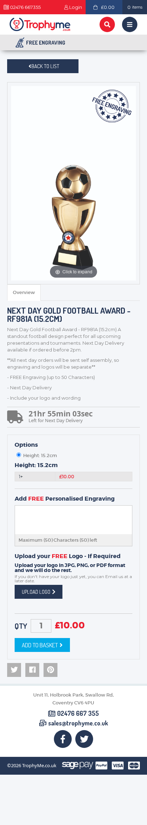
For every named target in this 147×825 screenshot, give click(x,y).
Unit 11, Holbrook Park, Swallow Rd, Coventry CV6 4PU (73, 699)
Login (75, 7)
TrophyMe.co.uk (39, 765)
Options (26, 445)
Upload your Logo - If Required (68, 556)
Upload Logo (36, 591)
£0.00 (108, 7)
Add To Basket (40, 645)
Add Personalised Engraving (65, 499)
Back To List (45, 66)
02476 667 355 (78, 713)
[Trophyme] (40, 24)
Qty (21, 625)
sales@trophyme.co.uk (78, 723)
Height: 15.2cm (36, 465)
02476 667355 (25, 7)
